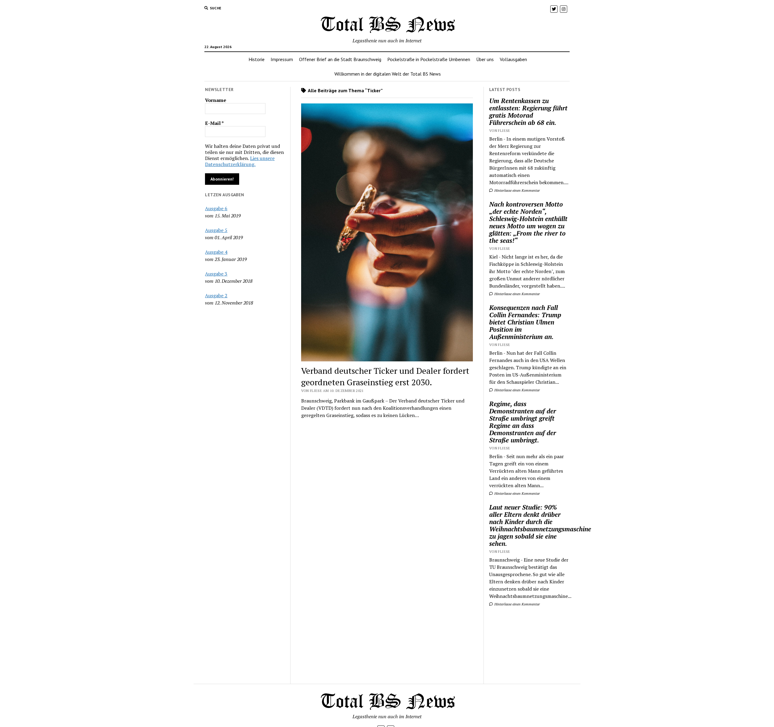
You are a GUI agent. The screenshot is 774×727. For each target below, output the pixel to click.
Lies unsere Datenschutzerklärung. (240, 161)
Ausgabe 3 (216, 273)
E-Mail (214, 123)
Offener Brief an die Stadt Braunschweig (340, 59)
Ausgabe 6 (216, 208)
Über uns (485, 59)
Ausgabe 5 (216, 230)
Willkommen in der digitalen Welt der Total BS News (387, 74)
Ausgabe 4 (216, 252)
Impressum (282, 59)
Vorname (215, 100)
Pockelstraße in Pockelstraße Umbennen (428, 59)
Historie (257, 59)
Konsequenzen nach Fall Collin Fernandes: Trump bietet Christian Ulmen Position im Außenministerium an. (525, 322)
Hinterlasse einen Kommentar (516, 190)
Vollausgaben (513, 59)
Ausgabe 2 (216, 295)
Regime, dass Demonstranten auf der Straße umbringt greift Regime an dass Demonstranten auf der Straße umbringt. (522, 422)
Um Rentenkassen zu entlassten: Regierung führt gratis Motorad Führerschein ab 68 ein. (528, 111)
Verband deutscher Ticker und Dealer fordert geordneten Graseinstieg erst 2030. (385, 376)
